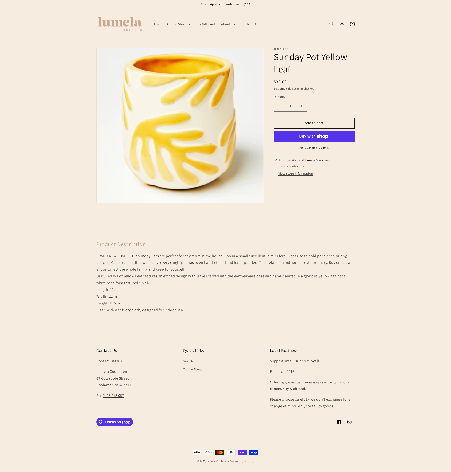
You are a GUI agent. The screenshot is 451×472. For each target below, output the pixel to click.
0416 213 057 (113, 395)
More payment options (314, 147)
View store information (295, 173)
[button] (178, 24)
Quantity (279, 97)
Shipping (280, 88)
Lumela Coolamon (218, 461)
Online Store (192, 369)
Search (188, 361)
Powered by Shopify (242, 461)
